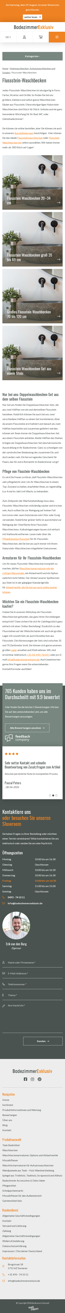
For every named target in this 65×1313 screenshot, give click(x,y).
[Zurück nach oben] (59, 1307)
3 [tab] (56, 795)
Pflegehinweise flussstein (16, 538)
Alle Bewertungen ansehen (25, 727)
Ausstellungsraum (24, 133)
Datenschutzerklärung (14, 1245)
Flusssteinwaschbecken (30, 137)
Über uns (7, 1119)
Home (5, 68)
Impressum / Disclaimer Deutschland (22, 1251)
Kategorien (32, 56)
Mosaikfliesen (10, 1160)
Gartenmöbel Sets (12, 1200)
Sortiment (7, 1104)
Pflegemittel (9, 1185)
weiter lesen (30, 17)
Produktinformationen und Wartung (21, 1109)
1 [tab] (50, 795)
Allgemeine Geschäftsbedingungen (21, 1215)
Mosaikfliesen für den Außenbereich (22, 1195)
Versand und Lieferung (14, 1225)
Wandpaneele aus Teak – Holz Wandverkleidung (28, 1170)
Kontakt (6, 1130)
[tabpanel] (32, 772)
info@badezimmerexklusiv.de (23, 659)
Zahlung (6, 1230)
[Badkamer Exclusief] (33, 26)
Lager (14, 649)
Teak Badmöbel (11, 1145)
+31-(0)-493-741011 (38, 654)
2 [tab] (53, 795)
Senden (41, 1041)
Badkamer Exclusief (40, 1303)
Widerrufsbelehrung (13, 1240)
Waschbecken (10, 1150)
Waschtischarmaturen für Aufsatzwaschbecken (27, 1165)
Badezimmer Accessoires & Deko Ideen (23, 1180)
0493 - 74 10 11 (16, 897)
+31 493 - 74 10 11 (18, 1274)
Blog (5, 1125)
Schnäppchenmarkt (12, 1190)
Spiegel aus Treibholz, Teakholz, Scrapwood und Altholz (32, 1175)
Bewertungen (9, 1114)
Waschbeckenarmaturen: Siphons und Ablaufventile (30, 1155)
